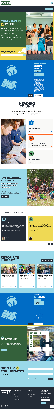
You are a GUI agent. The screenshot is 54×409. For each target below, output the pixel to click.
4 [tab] (29, 242)
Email (30, 372)
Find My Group (17, 392)
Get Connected (30, 392)
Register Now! (49, 9)
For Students (16, 394)
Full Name (30, 367)
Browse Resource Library (47, 260)
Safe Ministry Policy (18, 397)
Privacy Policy (17, 399)
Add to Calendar (38, 95)
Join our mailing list (32, 378)
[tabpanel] (13, 228)
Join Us (29, 397)
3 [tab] (27, 242)
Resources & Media (31, 394)
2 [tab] (26, 242)
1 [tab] (24, 242)
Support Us (30, 396)
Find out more (5, 196)
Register (30, 95)
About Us (4, 349)
